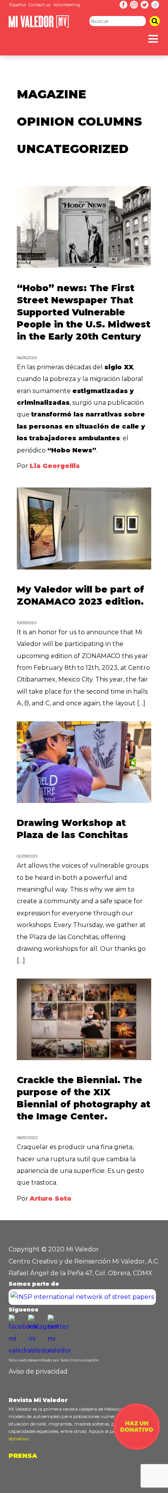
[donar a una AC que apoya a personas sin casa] (136, 1448)
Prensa (23, 1455)
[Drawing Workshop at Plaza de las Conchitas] (84, 800)
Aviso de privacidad (38, 1371)
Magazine (51, 94)
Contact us (39, 4)
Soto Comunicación (80, 1360)
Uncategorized (73, 149)
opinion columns (79, 121)
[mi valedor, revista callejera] (39, 26)
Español (17, 4)
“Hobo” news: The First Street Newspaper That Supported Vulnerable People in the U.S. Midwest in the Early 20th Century (83, 312)
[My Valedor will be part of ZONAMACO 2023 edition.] (84, 567)
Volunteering (66, 4)
